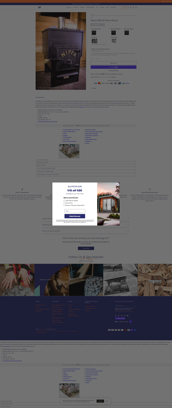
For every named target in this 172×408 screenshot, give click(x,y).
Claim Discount (74, 216)
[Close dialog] (117, 184)
